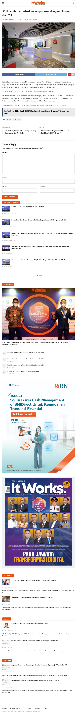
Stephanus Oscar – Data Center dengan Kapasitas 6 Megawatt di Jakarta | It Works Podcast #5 (39, 665)
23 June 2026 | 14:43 (8, 587)
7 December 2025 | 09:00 (9, 227)
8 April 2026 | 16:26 (8, 604)
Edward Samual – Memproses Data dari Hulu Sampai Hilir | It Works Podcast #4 (35, 680)
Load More (38, 275)
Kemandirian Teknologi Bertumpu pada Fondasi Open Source (29, 623)
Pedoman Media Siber (16, 708)
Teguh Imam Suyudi (8, 19)
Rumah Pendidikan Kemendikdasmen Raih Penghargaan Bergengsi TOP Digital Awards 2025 (38, 220)
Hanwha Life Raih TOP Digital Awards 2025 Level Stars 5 (28, 207)
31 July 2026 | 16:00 (8, 630)
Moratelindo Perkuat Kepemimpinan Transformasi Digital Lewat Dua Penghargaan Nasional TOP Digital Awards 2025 (42, 234)
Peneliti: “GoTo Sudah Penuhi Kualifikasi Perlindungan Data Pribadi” (26, 359)
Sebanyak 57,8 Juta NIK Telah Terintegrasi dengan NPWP (23, 371)
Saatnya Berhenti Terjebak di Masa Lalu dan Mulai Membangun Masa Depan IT (35, 641)
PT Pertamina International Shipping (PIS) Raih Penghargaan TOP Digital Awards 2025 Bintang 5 (40, 260)
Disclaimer (37, 708)
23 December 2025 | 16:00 (9, 213)
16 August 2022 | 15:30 (8, 672)
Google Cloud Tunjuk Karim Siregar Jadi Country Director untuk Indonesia (33, 580)
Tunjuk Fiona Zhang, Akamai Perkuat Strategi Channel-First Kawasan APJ (33, 597)
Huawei (9, 119)
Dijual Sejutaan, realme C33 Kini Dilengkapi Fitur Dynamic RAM (25, 365)
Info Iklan (28, 708)
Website (42, 187)
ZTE (19, 119)
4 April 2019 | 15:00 (22, 19)
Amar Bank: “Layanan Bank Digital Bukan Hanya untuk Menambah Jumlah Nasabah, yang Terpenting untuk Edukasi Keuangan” (35, 343)
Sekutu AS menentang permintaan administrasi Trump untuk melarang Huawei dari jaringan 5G (36, 105)
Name (4, 178)
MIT (14, 119)
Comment (5, 152)
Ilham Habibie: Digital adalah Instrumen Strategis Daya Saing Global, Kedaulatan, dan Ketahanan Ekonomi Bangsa (40, 247)
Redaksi (4, 708)
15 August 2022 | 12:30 (8, 687)
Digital (35, 19)
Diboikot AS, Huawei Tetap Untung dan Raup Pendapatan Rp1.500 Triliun (30, 91)
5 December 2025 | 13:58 (9, 253)
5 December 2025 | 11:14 (9, 266)
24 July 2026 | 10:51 (8, 647)
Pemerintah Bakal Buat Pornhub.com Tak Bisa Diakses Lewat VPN (25, 352)
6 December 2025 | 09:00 (9, 240)
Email (4, 187)
